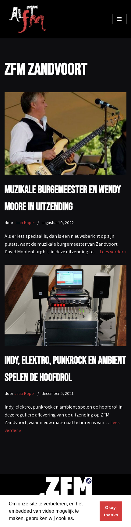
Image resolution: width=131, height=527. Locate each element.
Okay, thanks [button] (111, 511)
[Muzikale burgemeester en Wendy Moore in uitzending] (65, 133)
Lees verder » (113, 251)
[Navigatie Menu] (119, 19)
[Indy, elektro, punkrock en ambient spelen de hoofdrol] (65, 305)
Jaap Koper (24, 222)
